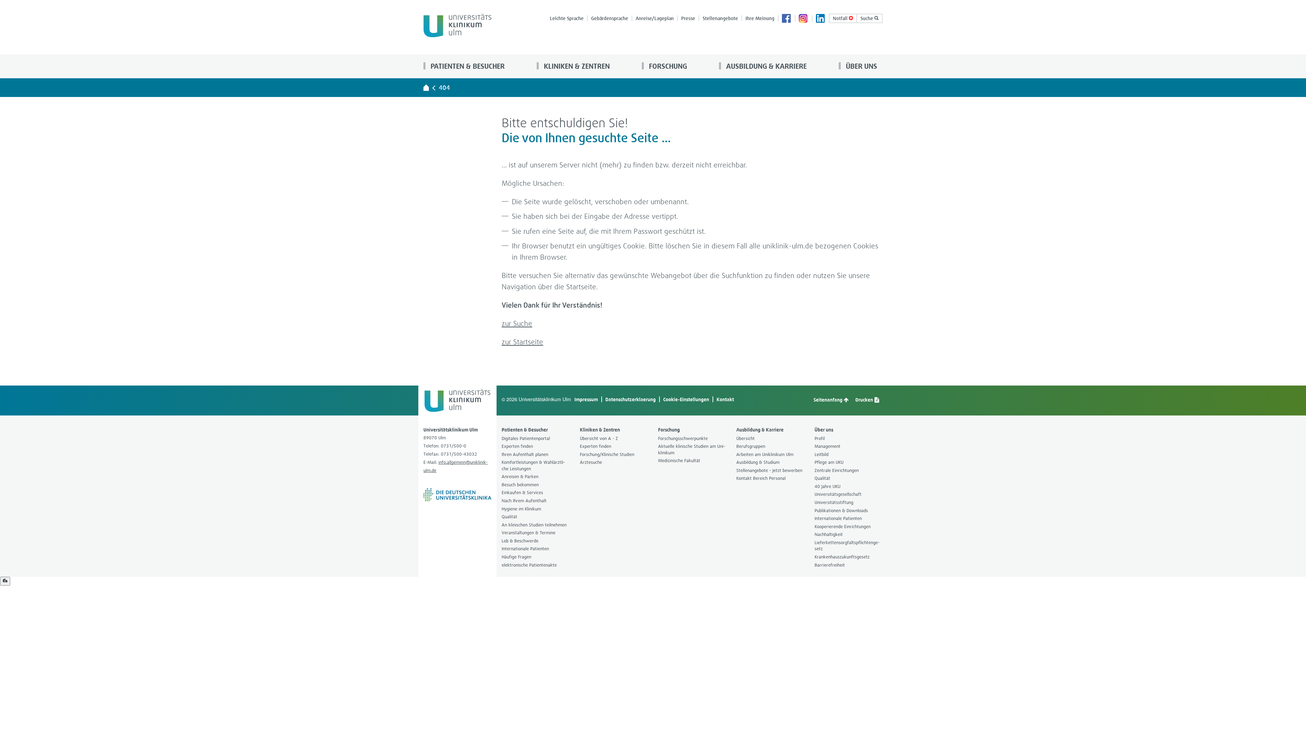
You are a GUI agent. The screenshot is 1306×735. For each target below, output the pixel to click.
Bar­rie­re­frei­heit (830, 565)
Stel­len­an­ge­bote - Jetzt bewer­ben (769, 470)
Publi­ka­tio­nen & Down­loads (841, 510)
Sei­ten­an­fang (828, 400)
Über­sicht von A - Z (599, 438)
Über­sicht (745, 438)
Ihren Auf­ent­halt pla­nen (525, 454)
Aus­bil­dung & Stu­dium (758, 462)
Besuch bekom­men (520, 484)
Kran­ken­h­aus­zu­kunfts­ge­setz (842, 556)
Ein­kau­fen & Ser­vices (522, 492)
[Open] (5, 581)
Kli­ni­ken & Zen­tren (576, 66)
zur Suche (517, 323)
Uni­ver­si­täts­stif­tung (834, 502)
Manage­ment (827, 446)
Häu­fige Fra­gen (516, 556)
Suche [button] (867, 18)
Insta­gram (804, 19)
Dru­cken (864, 400)
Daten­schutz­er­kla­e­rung (630, 399)
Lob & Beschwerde (520, 540)
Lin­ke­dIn (821, 19)
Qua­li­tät (509, 516)
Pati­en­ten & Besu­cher (467, 66)
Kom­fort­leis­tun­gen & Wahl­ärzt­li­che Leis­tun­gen (533, 465)
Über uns (860, 66)
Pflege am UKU (829, 462)
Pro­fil (820, 438)
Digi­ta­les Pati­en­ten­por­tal (526, 438)
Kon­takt (725, 399)
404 (444, 87)
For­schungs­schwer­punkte (683, 438)
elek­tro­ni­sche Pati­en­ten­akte (529, 565)
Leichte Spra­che (567, 18)
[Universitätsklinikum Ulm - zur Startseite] (426, 87)
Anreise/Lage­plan (655, 18)
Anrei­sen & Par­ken (520, 476)
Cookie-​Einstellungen (686, 399)
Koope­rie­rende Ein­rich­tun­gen (843, 526)
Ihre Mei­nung (760, 18)
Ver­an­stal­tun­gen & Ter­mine (528, 532)
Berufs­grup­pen (750, 446)
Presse (688, 18)
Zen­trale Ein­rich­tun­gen (837, 470)
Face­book (786, 19)
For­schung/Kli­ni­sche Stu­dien (607, 454)
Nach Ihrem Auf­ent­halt (524, 500)
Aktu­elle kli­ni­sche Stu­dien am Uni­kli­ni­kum (691, 449)
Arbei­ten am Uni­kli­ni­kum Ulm (764, 454)
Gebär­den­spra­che (609, 18)
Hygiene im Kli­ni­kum (521, 508)
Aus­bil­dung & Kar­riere (765, 66)
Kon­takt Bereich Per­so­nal (761, 478)
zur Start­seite (522, 342)
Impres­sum (586, 399)
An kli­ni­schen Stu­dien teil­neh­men (534, 524)
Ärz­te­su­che (591, 462)
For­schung (667, 66)
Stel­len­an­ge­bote (720, 18)
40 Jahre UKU (827, 486)
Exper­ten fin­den (517, 446)
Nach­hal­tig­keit (829, 534)
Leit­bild (821, 454)
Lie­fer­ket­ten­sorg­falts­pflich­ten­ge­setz (847, 546)
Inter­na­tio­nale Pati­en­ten (525, 548)
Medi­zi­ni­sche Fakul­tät (679, 460)
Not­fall (841, 18)
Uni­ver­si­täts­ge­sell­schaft (838, 494)
